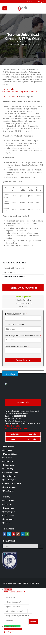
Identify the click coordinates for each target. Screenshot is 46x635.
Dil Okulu (8, 450)
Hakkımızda (9, 501)
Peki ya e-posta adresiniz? (18, 346)
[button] (4, 8)
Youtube (13, 534)
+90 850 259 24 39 (19, 416)
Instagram (18, 534)
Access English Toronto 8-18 (14, 268)
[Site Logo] (23, 8)
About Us (40, 1)
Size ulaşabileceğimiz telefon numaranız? (24, 335)
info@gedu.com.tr (18, 421)
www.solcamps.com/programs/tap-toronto (19, 91)
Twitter (9, 534)
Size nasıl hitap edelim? (16, 324)
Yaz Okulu (8, 458)
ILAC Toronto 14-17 (10, 272)
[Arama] (41, 546)
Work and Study (10, 454)
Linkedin (23, 534)
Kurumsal (27, 1)
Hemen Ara (17, 629)
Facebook (4, 534)
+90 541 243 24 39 (14, 418)
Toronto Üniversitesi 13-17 (14, 276)
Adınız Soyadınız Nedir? (16, 314)
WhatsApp (27, 534)
